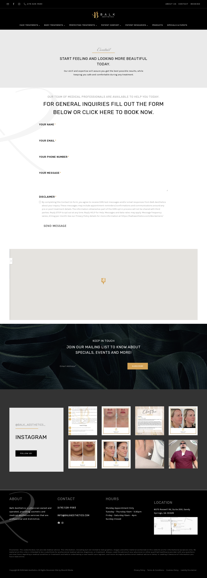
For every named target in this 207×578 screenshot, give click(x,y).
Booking (195, 4)
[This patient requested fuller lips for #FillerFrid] (116, 420)
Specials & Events (177, 25)
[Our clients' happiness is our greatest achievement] (149, 420)
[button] (103, 281)
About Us (170, 4)
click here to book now (117, 112)
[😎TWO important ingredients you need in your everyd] (183, 454)
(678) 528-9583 (67, 507)
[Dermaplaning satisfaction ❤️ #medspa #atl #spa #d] (149, 454)
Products (157, 25)
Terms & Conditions (155, 570)
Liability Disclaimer (189, 570)
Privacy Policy (139, 570)
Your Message (50, 172)
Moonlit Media (67, 570)
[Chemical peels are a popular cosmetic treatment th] (183, 420)
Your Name (47, 124)
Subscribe (137, 366)
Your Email (47, 140)
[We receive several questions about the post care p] (82, 420)
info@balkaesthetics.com (73, 515)
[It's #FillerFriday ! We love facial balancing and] (116, 454)
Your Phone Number (54, 156)
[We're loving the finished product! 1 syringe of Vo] (82, 454)
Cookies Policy (172, 570)
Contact (183, 4)
